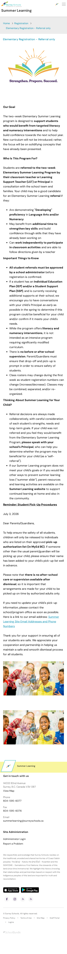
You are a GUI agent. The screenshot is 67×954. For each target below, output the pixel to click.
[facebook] (7, 899)
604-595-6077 (12, 800)
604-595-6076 (12, 810)
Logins (11, 922)
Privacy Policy (9, 918)
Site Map (41, 918)
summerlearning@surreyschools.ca (23, 820)
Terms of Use (26, 918)
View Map (8, 790)
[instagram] (14, 899)
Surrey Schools (12, 913)
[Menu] (64, 4)
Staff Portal (55, 918)
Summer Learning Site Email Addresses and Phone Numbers (31, 621)
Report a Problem (13, 843)
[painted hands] (33, 727)
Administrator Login (14, 839)
